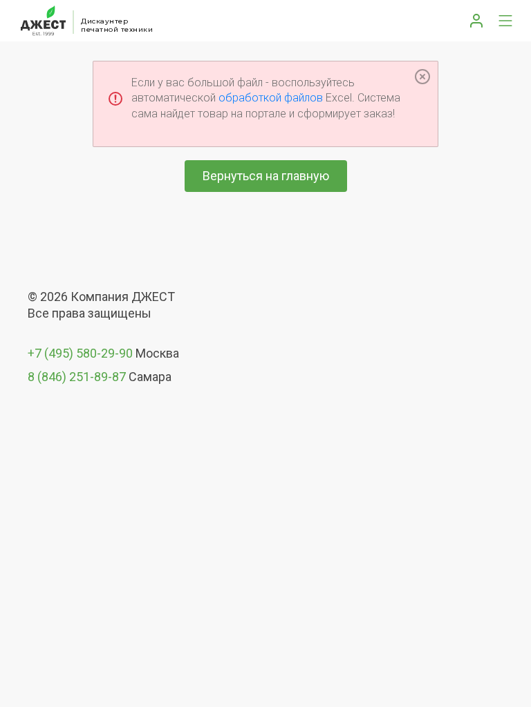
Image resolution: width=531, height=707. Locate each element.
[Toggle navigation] (505, 20)
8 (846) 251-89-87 (77, 376)
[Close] (422, 76)
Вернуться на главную (266, 175)
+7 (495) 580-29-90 (80, 353)
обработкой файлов (270, 97)
